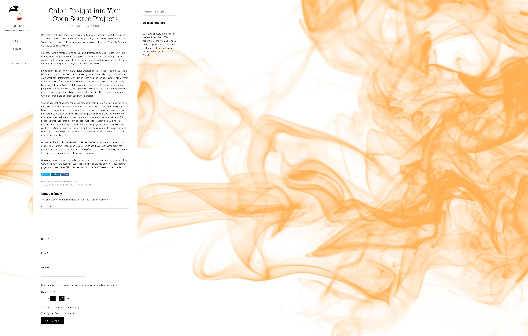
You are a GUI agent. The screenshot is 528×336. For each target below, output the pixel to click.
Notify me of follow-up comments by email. (65, 307)
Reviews (58, 182)
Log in (24, 64)
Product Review (84, 185)
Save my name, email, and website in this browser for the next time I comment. (79, 285)
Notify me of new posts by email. (59, 313)
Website (45, 267)
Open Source (68, 185)
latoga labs (16, 26)
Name (45, 239)
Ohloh (105, 53)
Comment (46, 206)
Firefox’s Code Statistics (68, 78)
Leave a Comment (93, 26)
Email (44, 253)
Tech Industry (70, 182)
